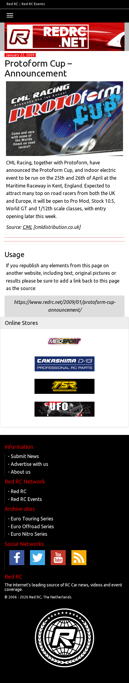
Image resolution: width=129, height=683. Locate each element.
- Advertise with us (28, 464)
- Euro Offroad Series (31, 526)
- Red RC (17, 491)
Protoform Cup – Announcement (38, 68)
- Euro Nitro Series (27, 534)
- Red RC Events (25, 499)
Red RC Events (33, 4)
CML (27, 227)
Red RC (12, 4)
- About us (19, 472)
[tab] (64, 323)
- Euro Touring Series (30, 518)
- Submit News (23, 456)
